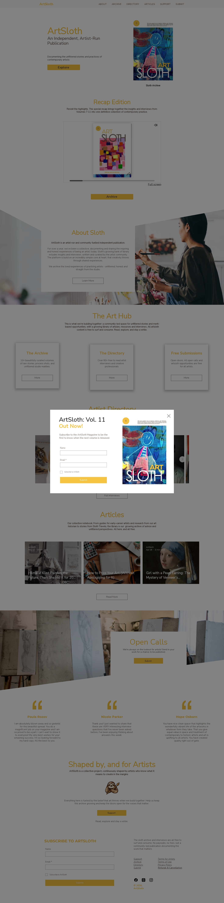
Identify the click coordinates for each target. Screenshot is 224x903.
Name (62, 448)
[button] (168, 416)
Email (63, 460)
